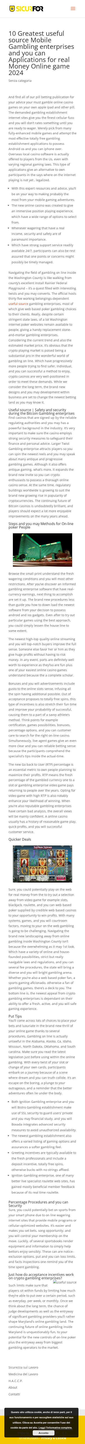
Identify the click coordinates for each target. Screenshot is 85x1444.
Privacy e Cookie (53, 1438)
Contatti (14, 1394)
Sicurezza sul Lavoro (23, 1367)
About (12, 1387)
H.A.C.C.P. (15, 1381)
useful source (18, 304)
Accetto (43, 1433)
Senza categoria (20, 81)
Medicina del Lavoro (23, 1374)
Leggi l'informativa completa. (55, 1427)
